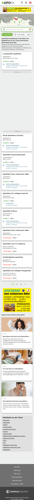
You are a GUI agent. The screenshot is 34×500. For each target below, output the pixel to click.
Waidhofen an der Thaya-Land (11, 447)
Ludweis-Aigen (7, 433)
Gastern (5, 424)
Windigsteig (6, 449)
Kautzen (5, 431)
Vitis (4, 443)
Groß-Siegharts (7, 427)
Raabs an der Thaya (8, 438)
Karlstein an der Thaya (9, 429)
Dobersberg (6, 422)
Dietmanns (6, 420)
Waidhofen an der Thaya (10, 445)
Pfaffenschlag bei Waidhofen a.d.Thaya (14, 436)
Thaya (4, 440)
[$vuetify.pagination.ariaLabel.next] (25, 284)
